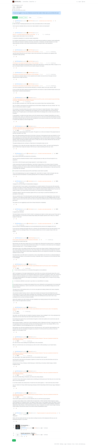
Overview (15, 17)
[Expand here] (17, 427)
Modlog (61, 444)
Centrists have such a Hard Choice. (45, 20)
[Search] (77, 1)
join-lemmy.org (82, 444)
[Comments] (17, 435)
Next (14, 440)
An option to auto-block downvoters (44, 153)
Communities (25, 1)
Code (76, 444)
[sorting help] (40, 17)
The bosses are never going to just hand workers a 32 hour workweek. (26, 51)
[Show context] (54, 21)
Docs (73, 444)
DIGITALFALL (17, 1)
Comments (20, 17)
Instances (69, 444)
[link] (55, 21)
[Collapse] (14, 21)
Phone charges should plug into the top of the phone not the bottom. (25, 239)
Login (79, 1)
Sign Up (83, 1)
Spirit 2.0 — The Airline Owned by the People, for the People (24, 34)
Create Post (31, 1)
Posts (25, 17)
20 (22, 436)
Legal (65, 444)
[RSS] (41, 17)
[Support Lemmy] (35, 1)
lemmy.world (23, 426)
